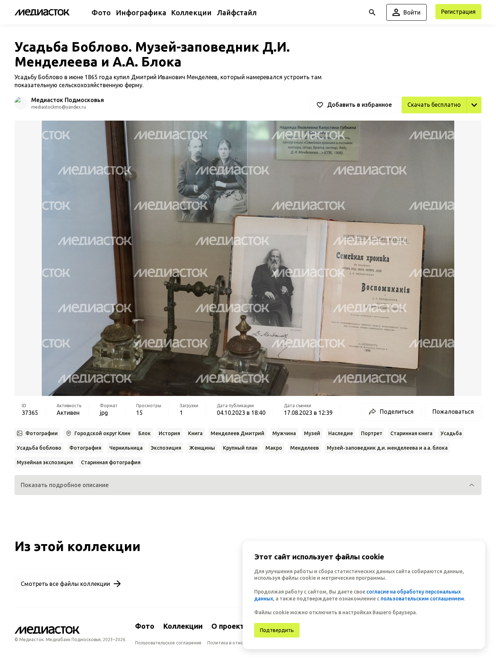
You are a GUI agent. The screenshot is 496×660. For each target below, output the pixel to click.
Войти (411, 12)
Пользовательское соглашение (168, 642)
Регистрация (458, 11)
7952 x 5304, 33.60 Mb (451, 121)
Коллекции (183, 626)
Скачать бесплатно (434, 104)
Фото (144, 626)
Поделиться (397, 411)
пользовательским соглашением (422, 599)
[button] (248, 485)
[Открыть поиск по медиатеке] (372, 12)
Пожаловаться (453, 411)
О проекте (230, 626)
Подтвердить (277, 630)
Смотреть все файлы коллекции (65, 583)
